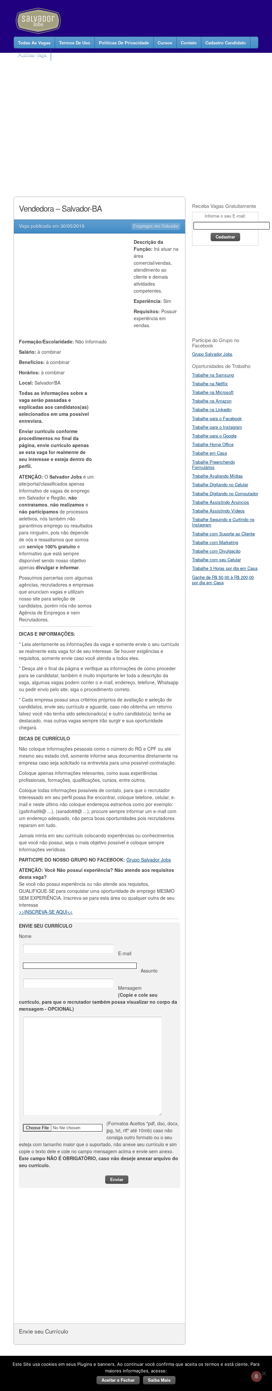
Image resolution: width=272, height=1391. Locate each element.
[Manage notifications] (256, 1376)
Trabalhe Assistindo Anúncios (220, 502)
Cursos (165, 43)
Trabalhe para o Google (214, 435)
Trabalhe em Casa (209, 453)
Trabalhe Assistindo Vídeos (218, 511)
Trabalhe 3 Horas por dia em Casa (224, 568)
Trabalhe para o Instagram (217, 427)
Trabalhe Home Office (213, 444)
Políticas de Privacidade (124, 43)
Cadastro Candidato (225, 43)
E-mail (124, 953)
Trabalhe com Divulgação (216, 551)
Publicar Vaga (32, 54)
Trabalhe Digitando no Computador (225, 493)
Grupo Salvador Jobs (148, 859)
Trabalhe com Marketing (215, 542)
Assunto (149, 970)
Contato (189, 43)
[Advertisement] (134, 117)
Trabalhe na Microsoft (213, 392)
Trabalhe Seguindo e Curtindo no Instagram (223, 522)
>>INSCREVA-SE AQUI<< (46, 911)
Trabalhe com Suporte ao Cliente (223, 533)
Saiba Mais (159, 1380)
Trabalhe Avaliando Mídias (217, 476)
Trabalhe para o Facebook (217, 418)
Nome (25, 936)
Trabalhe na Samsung (213, 375)
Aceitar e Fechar (118, 1380)
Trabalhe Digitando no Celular (220, 484)
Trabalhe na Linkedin (212, 409)
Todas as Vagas (34, 43)
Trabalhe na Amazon (212, 401)
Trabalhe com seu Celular (216, 559)
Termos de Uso (74, 43)
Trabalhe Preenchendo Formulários (213, 464)
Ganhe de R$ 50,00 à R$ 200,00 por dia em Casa (223, 580)
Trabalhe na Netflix (210, 383)
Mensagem (98, 998)
